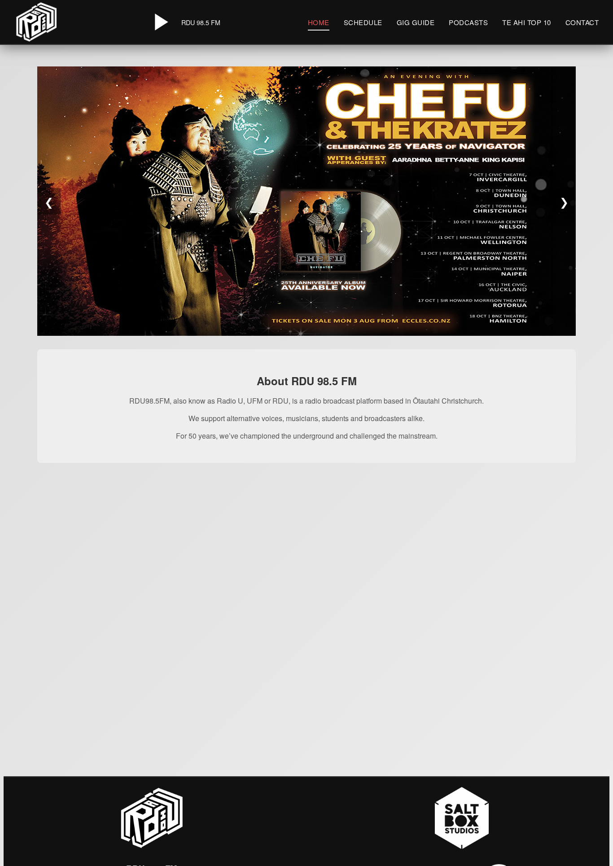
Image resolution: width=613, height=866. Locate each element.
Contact (582, 22)
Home (318, 22)
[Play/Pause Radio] (159, 22)
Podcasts (468, 22)
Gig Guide (416, 22)
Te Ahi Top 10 (526, 22)
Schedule (363, 22)
